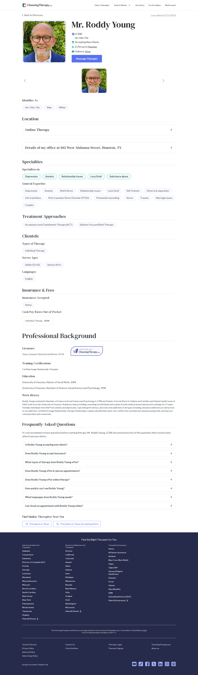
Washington (70, 603)
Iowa (67, 573)
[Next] (163, 80)
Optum (111, 585)
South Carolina (29, 592)
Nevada (68, 585)
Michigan (69, 577)
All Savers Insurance (117, 552)
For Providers (155, 5)
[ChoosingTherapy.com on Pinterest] (173, 664)
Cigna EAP (113, 567)
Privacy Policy (28, 648)
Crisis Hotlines (71, 648)
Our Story (139, 5)
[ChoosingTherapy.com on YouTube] (134, 664)
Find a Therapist (102, 5)
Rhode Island (28, 607)
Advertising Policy (30, 656)
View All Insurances (117, 600)
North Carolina (29, 588)
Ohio (67, 592)
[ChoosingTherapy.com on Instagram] (167, 664)
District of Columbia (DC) (33, 562)
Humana (112, 578)
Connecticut (27, 554)
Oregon (68, 596)
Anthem (112, 556)
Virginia (25, 615)
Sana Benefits (114, 589)
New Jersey (27, 596)
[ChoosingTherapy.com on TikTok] (141, 664)
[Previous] (25, 80)
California (69, 554)
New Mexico (70, 588)
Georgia (25, 570)
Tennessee (27, 611)
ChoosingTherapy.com (161, 645)
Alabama (26, 551)
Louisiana (26, 573)
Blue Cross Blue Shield (118, 560)
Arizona (68, 551)
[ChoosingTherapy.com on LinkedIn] (160, 664)
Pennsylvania (28, 603)
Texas (88, 51)
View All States (29, 619)
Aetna (111, 549)
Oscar (111, 581)
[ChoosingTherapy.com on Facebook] (147, 664)
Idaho (67, 566)
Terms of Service (29, 645)
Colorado (69, 558)
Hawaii (68, 562)
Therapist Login (115, 645)
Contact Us (70, 645)
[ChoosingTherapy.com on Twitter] (154, 664)
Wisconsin (70, 607)
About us (155, 648)
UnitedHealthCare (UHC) (119, 596)
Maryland (26, 577)
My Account (170, 5)
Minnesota (70, 581)
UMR (110, 593)
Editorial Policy (28, 652)
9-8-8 (144, 630)
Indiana (68, 570)
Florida (25, 566)
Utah (67, 600)
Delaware (26, 558)
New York (26, 600)
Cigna (111, 564)
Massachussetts (29, 581)
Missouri (26, 585)
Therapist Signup (115, 648)
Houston (92, 46)
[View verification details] (86, 351)
